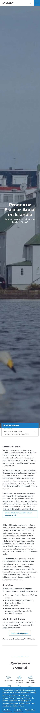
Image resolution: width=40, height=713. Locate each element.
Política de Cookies (16, 698)
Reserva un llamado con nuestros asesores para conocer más (18, 514)
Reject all (18, 710)
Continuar (7, 710)
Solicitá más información (20, 633)
